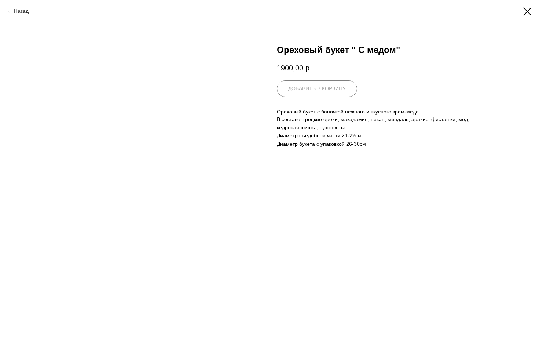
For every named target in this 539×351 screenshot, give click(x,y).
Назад (21, 11)
